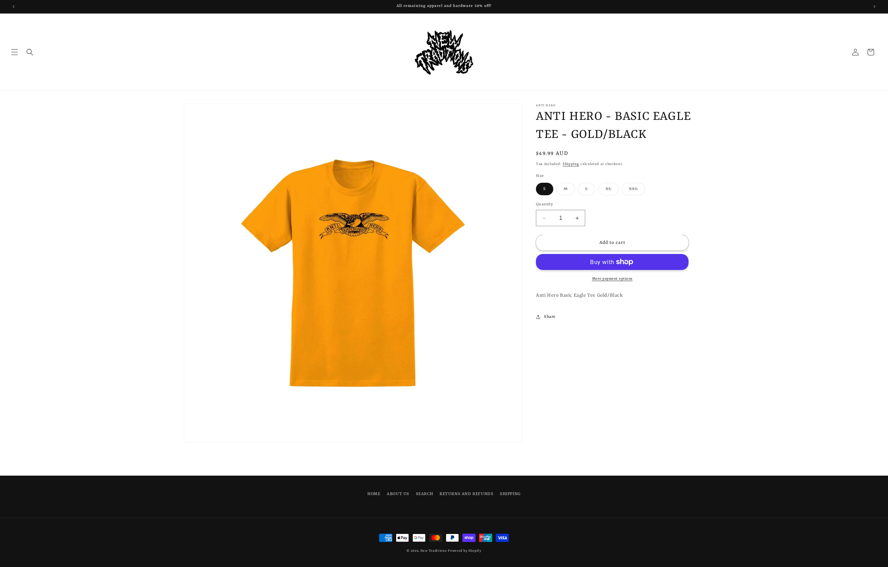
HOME (373, 494)
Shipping (571, 164)
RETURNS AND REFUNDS (466, 494)
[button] (14, 52)
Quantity (544, 204)
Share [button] (550, 316)
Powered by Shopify (464, 551)
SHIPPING (510, 494)
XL (612, 190)
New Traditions (433, 551)
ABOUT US (398, 494)
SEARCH (424, 494)
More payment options (612, 279)
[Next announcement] (874, 6)
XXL (637, 190)
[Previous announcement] (13, 6)
